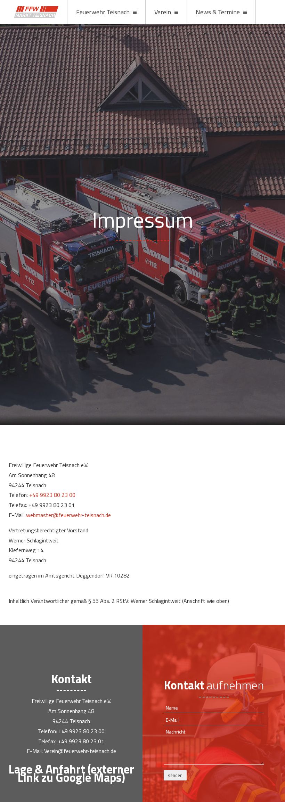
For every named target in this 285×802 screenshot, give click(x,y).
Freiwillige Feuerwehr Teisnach (36, 12)
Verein (162, 12)
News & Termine (218, 12)
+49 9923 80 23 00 (52, 495)
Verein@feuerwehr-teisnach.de (80, 751)
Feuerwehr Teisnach (103, 12)
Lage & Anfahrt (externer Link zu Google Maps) (71, 773)
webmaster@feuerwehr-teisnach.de (68, 515)
